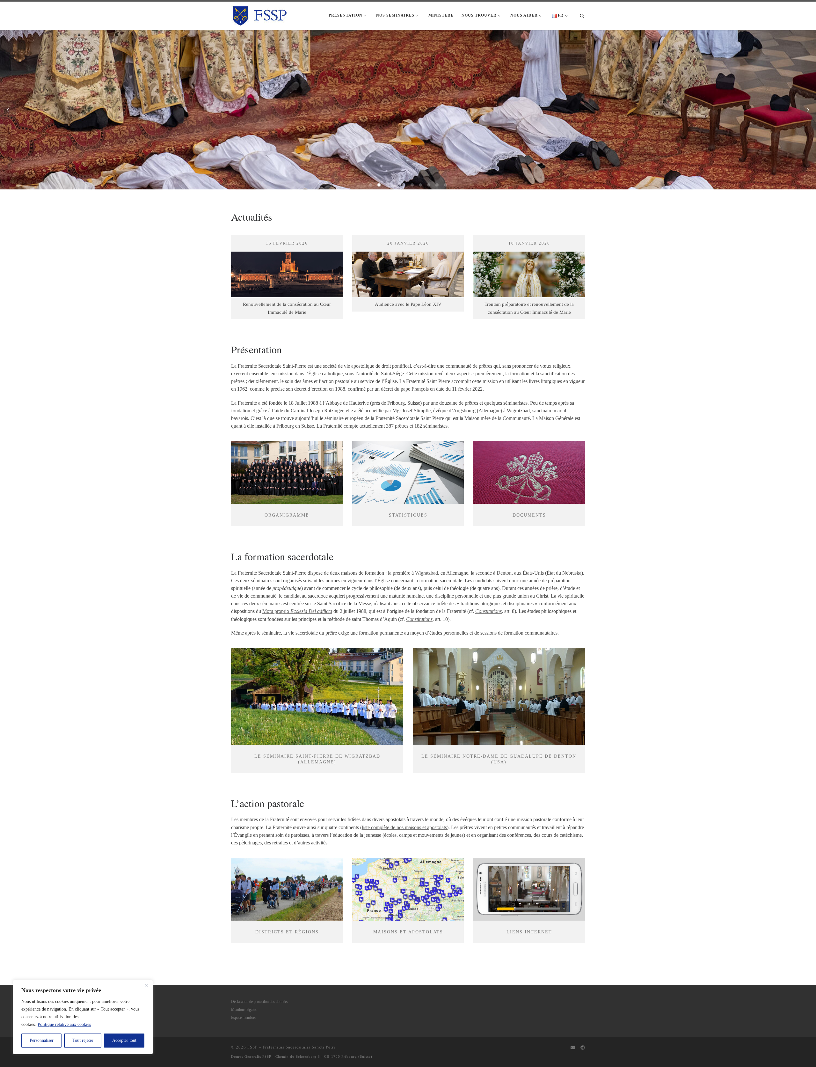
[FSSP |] (260, 14)
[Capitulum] (582, 1047)
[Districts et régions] (287, 889)
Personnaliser (42, 1040)
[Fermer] (146, 985)
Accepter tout (124, 1040)
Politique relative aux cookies (64, 1024)
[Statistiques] (408, 472)
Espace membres (243, 1018)
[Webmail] (573, 1047)
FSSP (252, 1047)
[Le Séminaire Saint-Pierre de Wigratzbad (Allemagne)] (317, 696)
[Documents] (529, 472)
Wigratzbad (426, 573)
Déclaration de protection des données (259, 1002)
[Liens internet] (529, 889)
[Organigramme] (287, 472)
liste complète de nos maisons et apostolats (404, 827)
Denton (504, 573)
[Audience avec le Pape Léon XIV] (408, 266)
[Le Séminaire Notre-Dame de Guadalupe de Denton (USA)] (499, 696)
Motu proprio (297, 611)
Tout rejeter (82, 1040)
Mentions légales (244, 1010)
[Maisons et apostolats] (408, 889)
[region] (83, 1017)
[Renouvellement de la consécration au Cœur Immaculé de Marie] (287, 266)
